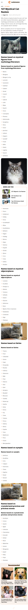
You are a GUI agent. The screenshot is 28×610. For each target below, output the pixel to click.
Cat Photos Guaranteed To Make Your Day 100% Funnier (7, 582)
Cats (2, 6)
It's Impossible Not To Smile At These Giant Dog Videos (6, 601)
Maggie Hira (5, 15)
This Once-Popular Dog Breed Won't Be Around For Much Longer (21, 582)
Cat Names (7, 6)
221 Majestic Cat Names (18, 191)
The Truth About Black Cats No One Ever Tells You (20, 601)
